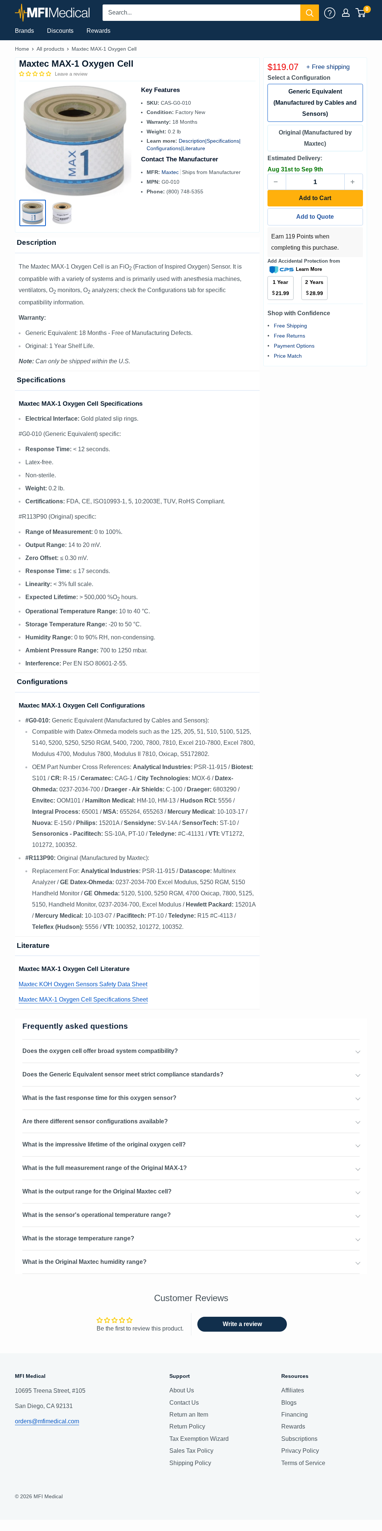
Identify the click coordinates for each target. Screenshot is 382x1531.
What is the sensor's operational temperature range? (96, 1215)
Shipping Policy (190, 1463)
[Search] (309, 12)
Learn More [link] (309, 269)
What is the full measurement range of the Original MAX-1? (104, 1168)
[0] (361, 12)
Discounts (60, 31)
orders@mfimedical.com (47, 1421)
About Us (181, 1390)
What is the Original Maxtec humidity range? (84, 1262)
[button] (36, 74)
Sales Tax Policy (191, 1451)
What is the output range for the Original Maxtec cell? (97, 1191)
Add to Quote (315, 216)
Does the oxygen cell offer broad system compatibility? (100, 1051)
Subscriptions (299, 1439)
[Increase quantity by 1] (354, 182)
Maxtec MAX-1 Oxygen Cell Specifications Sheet (83, 999)
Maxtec (171, 172)
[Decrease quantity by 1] (277, 182)
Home (22, 49)
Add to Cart (315, 198)
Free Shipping (290, 326)
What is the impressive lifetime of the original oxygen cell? (104, 1144)
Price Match (288, 356)
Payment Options (294, 346)
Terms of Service (303, 1463)
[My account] (329, 13)
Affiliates (292, 1390)
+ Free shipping (328, 66)
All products (50, 49)
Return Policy (187, 1426)
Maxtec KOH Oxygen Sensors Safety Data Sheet (83, 984)
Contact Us (184, 1402)
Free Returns (289, 336)
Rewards (98, 31)
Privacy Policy (300, 1451)
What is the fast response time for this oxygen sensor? (99, 1098)
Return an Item (188, 1414)
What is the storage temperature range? (78, 1238)
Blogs (289, 1402)
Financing (294, 1414)
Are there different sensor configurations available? (95, 1121)
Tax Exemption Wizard (199, 1439)
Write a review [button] (242, 1324)
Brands (24, 31)
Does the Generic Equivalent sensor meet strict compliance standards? (122, 1074)
